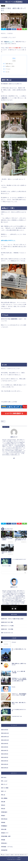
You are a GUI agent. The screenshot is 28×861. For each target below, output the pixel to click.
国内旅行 (5, 812)
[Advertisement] (14, 476)
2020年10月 (6, 740)
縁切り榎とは (9, 63)
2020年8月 (5, 747)
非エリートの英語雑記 (14, 2)
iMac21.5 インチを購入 (8, 625)
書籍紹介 (5, 825)
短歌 (4, 839)
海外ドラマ (5, 832)
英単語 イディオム (8, 846)
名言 (4, 808)
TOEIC (4, 777)
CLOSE (14, 60)
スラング (5, 784)
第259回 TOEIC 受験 (8, 622)
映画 (4, 822)
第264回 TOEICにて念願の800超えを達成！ (13, 618)
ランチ (4, 791)
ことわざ (5, 781)
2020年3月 (5, 764)
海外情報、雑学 (7, 836)
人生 (4, 794)
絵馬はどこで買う (10, 66)
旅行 (4, 815)
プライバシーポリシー (11, 857)
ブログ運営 (5, 787)
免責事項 (18, 857)
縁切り (3, 421)
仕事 (4, 801)
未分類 (4, 829)
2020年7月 (5, 750)
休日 (4, 805)
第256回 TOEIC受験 (8, 629)
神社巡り (5, 843)
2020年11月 (6, 736)
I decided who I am (8, 632)
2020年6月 (5, 754)
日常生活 (5, 819)
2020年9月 (5, 743)
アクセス (8, 69)
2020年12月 (6, 733)
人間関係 (3, 5)
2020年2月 (5, 767)
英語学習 (5, 850)
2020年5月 (5, 757)
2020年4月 (5, 760)
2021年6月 (5, 729)
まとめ (7, 71)
